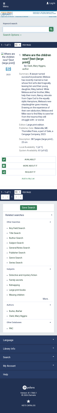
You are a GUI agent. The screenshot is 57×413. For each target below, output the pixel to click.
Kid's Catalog (28, 405)
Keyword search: (10, 23)
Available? (30, 159)
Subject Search (16, 243)
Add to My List (28, 178)
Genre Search (15, 258)
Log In (52, 3)
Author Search (16, 238)
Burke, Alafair (15, 311)
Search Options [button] (11, 34)
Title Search (15, 233)
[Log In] (47, 3)
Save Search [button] (28, 207)
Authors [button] (10, 305)
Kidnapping (14, 285)
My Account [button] (9, 365)
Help (5, 374)
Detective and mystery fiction (23, 275)
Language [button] (8, 340)
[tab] (28, 214)
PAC (11, 328)
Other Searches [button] (13, 222)
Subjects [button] (10, 269)
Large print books (17, 290)
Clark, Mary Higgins (18, 316)
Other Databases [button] (14, 322)
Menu (6, 6)
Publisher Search (17, 253)
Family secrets (16, 280)
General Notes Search (19, 248)
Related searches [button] (14, 215)
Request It (30, 172)
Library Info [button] (9, 348)
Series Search (15, 262)
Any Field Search (17, 228)
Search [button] (6, 357)
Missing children (16, 295)
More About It (30, 166)
